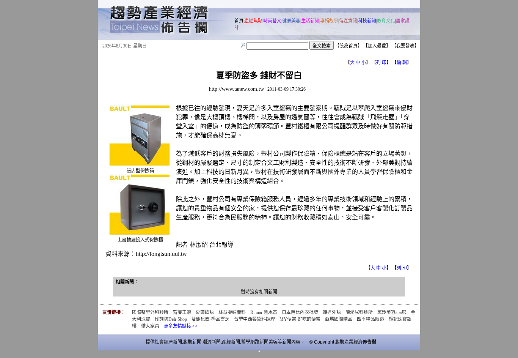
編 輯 (402, 62)
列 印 (381, 62)
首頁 (238, 21)
